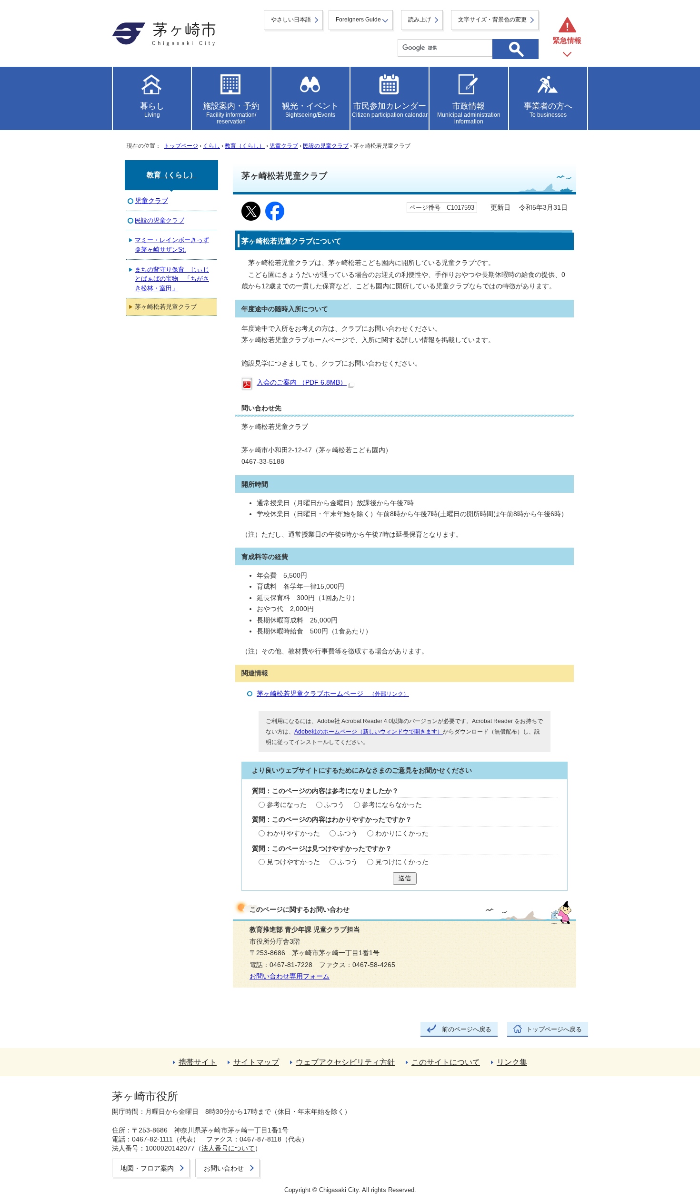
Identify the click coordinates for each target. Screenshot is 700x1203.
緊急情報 (567, 40)
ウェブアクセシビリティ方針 (345, 1062)
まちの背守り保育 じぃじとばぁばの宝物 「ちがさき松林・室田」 (172, 279)
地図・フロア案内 (147, 1168)
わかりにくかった (402, 833)
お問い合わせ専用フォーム (290, 976)
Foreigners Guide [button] (358, 19)
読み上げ (419, 19)
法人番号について (228, 1148)
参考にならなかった (392, 804)
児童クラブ (284, 146)
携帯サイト (198, 1062)
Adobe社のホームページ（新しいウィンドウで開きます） (368, 731)
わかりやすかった (293, 833)
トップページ (181, 146)
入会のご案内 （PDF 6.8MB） (302, 382)
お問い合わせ (224, 1168)
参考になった (287, 804)
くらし (211, 146)
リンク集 (512, 1062)
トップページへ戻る (554, 1029)
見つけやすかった (293, 862)
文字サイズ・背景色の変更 (492, 19)
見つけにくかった (402, 862)
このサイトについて (445, 1062)
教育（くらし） (245, 146)
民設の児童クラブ (326, 146)
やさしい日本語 (291, 19)
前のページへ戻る (466, 1029)
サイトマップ (256, 1062)
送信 (405, 878)
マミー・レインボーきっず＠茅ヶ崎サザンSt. (172, 244)
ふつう (334, 804)
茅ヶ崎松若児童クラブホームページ (333, 693)
